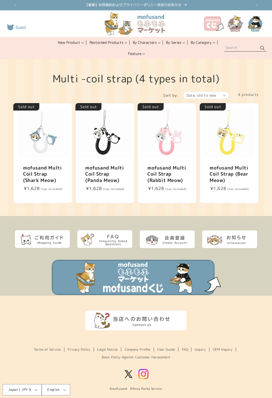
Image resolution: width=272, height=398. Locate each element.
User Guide (166, 349)
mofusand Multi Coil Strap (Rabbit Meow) (166, 174)
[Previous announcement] (15, 5)
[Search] (262, 48)
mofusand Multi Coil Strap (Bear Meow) (229, 174)
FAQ (185, 349)
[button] (70, 42)
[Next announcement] (257, 5)
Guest (21, 26)
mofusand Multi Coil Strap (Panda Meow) (104, 174)
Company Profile (137, 349)
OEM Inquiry (222, 349)
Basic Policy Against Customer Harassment (136, 357)
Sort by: (170, 95)
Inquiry (200, 349)
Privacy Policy (79, 349)
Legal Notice (107, 349)
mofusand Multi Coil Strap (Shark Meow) (42, 174)
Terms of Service (47, 349)
